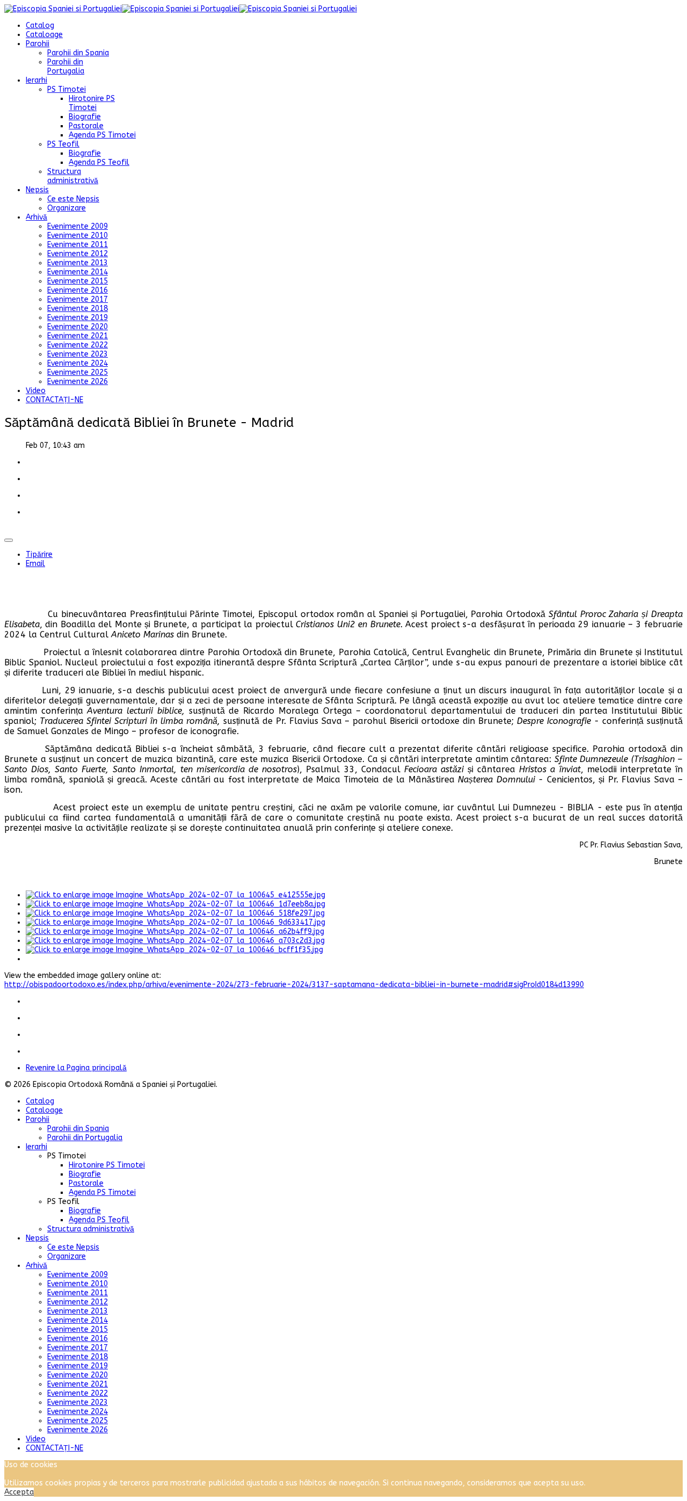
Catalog (40, 25)
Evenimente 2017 (77, 299)
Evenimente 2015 (77, 281)
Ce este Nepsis (73, 199)
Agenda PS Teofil (99, 162)
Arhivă (36, 217)
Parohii (37, 43)
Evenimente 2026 (77, 381)
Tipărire (39, 554)
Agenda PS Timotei (102, 135)
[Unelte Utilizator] (8, 540)
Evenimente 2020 (77, 326)
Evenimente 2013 (77, 262)
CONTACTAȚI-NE (54, 399)
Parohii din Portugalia (65, 66)
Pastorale (86, 125)
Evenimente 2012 (77, 253)
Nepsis (37, 189)
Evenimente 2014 (77, 272)
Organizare (66, 208)
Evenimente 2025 (77, 372)
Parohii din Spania (78, 52)
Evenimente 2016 (77, 290)
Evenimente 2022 (77, 345)
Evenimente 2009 (77, 226)
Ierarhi (36, 80)
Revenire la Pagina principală (76, 1067)
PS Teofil (63, 144)
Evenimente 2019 (77, 317)
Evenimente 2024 (77, 363)
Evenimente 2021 (77, 335)
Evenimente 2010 (77, 235)
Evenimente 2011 (77, 244)
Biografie (85, 116)
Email (35, 563)
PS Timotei (66, 89)
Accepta (19, 1492)
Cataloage (44, 34)
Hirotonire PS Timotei (92, 103)
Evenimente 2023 (77, 354)
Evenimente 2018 (77, 308)
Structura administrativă (72, 176)
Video (36, 390)
